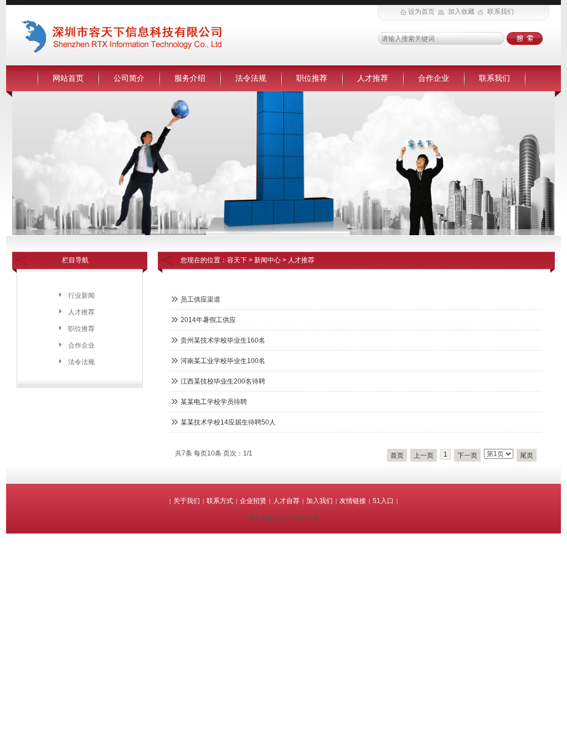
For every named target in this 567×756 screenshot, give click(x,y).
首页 (397, 455)
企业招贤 (253, 501)
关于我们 (186, 501)
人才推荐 (372, 78)
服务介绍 (189, 78)
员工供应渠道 (200, 299)
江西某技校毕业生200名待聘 (223, 381)
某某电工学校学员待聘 (214, 402)
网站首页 (68, 78)
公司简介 (129, 78)
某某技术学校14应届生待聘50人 (228, 422)
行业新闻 (81, 295)
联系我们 (494, 78)
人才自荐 (286, 501)
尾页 (526, 455)
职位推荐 (311, 78)
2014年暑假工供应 (208, 320)
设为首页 (422, 11)
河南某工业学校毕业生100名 (223, 361)
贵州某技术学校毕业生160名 (223, 340)
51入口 (383, 501)
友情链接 (352, 501)
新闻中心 (267, 260)
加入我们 (319, 501)
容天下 (237, 260)
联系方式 (220, 501)
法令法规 (250, 78)
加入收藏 (462, 11)
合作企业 (433, 78)
